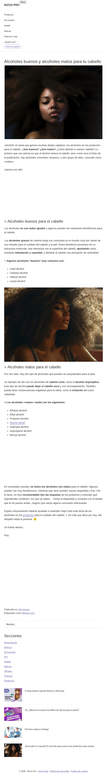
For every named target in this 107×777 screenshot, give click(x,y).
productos (28, 515)
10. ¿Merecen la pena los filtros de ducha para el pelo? (52, 710)
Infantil (7, 662)
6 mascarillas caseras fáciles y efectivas (44, 691)
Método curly (28, 613)
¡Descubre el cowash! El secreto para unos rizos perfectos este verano (59, 746)
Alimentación (10, 643)
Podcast (8, 676)
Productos (9, 681)
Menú (23, 2)
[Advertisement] (53, 195)
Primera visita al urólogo (37, 729)
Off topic (8, 671)
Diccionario (24, 609)
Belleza (8, 647)
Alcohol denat (17, 422)
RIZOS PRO (12, 4)
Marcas (7, 666)
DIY (6, 657)
